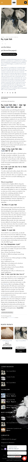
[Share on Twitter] (7, 93)
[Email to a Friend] (10, 93)
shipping (5, 284)
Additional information (8, 101)
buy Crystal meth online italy (13, 73)
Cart (8, 455)
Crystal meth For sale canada (19, 79)
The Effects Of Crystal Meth (11, 88)
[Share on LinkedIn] (15, 93)
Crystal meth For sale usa (20, 82)
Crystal (8, 107)
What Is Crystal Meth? (21, 88)
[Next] (27, 342)
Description (4, 98)
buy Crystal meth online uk (13, 74)
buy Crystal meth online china (10, 70)
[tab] (14, 98)
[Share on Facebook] (5, 93)
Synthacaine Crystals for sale (7, 341)
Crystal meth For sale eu (20, 76)
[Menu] (2, 2)
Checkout (13, 455)
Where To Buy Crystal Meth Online (8, 89)
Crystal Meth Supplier (8, 63)
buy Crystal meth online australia (7, 69)
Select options (7, 348)
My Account (20, 455)
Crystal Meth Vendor (12, 37)
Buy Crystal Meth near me (14, 62)
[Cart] (25, 2)
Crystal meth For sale (10, 76)
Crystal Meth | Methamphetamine (13, 59)
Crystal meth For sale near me (20, 77)
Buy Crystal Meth (7, 60)
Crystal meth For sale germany (7, 80)
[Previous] (1, 342)
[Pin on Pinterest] (13, 93)
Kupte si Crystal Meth (21, 340)
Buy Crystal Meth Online (20, 67)
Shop (4, 455)
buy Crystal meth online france (10, 72)
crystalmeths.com (6, 297)
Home (2, 37)
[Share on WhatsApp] (2, 93)
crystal (3, 238)
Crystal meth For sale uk (10, 82)
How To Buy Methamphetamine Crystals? (9, 83)
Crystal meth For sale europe (7, 77)
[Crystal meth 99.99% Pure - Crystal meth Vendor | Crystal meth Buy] (14, 2)
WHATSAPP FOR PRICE (9, 54)
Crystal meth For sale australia (7, 79)
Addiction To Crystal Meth (8, 67)
